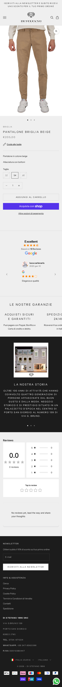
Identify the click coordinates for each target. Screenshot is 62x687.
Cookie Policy (9, 593)
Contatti (7, 603)
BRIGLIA (7, 127)
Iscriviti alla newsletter (25, 567)
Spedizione (8, 608)
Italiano (43, 660)
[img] (14, 462)
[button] (42, 447)
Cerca (6, 583)
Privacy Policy (9, 588)
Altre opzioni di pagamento (31, 213)
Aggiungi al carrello (31, 197)
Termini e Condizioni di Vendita (17, 598)
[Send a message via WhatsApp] (56, 681)
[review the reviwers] (19, 272)
